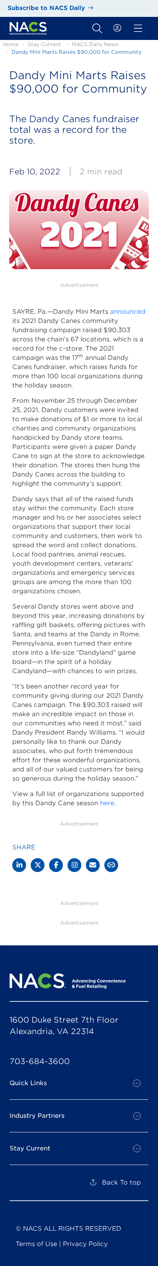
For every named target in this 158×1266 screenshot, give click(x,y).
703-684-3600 (40, 1061)
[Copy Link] (111, 865)
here (107, 803)
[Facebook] (56, 865)
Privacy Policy (85, 1244)
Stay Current (44, 44)
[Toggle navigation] (97, 28)
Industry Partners (37, 1115)
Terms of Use (36, 1244)
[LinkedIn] (19, 865)
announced (127, 311)
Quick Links (28, 1083)
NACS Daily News (95, 44)
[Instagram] (74, 865)
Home (10, 44)
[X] (37, 865)
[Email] (93, 865)
